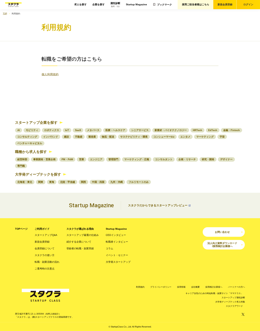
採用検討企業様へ (213, 287)
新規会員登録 (225, 4)
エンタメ (185, 136)
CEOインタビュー (116, 235)
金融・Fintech (231, 130)
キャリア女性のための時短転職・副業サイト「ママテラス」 (214, 293)
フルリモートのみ (139, 182)
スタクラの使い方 (44, 255)
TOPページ (21, 228)
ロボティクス (51, 130)
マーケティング (205, 136)
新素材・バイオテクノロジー (171, 130)
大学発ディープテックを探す (38, 174)
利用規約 (140, 287)
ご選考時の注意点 (44, 268)
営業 (81, 159)
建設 (66, 136)
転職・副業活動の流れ (47, 261)
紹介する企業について (79, 241)
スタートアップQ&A (46, 235)
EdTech (212, 130)
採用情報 (181, 287)
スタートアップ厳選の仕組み (83, 235)
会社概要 (195, 287)
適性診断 (115, 5)
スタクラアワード (234, 306)
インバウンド (50, 136)
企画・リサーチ (187, 159)
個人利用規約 (50, 74)
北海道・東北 (24, 182)
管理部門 (113, 159)
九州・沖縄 (116, 182)
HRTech (197, 130)
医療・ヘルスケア (115, 130)
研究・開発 (208, 159)
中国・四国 (98, 182)
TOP (5, 13)
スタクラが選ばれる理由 (80, 228)
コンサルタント (163, 159)
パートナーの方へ (236, 287)
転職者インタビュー (117, 241)
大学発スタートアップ (118, 261)
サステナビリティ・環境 (134, 136)
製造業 (92, 136)
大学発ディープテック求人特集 (230, 302)
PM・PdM (67, 159)
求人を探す (80, 4)
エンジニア (96, 159)
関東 (40, 182)
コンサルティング (27, 136)
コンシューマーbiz (164, 136)
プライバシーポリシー (160, 287)
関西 (83, 182)
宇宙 (222, 136)
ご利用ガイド (42, 228)
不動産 (78, 136)
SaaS (78, 130)
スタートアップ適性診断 (233, 297)
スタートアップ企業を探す (36, 122)
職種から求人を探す (31, 152)
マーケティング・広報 (136, 159)
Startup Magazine (136, 4)
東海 (51, 182)
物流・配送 (108, 136)
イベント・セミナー (117, 255)
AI (18, 130)
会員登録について (44, 248)
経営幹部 (22, 159)
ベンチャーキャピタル (29, 143)
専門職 (21, 165)
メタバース (93, 130)
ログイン (248, 4)
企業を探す (98, 4)
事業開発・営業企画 (44, 159)
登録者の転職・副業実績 (80, 248)
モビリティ (32, 130)
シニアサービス (140, 130)
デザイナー (226, 159)
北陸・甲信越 (67, 182)
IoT (67, 130)
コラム (109, 248)
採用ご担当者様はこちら (195, 4)
